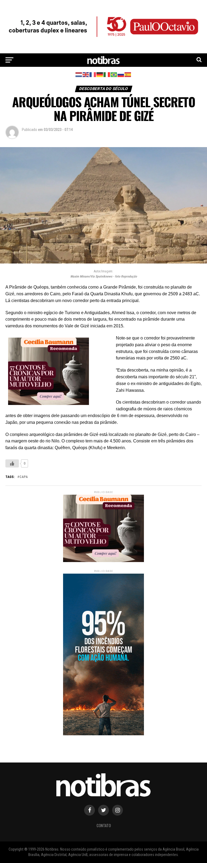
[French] (92, 74)
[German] (100, 74)
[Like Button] (12, 463)
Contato (103, 825)
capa (23, 477)
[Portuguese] (114, 74)
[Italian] (107, 74)
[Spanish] (128, 74)
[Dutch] (78, 74)
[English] (85, 74)
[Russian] (121, 74)
